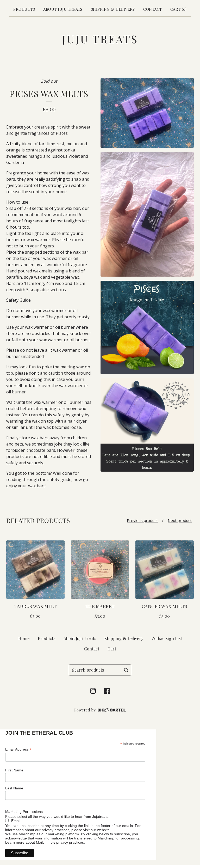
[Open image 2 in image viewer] (147, 214)
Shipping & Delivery (113, 9)
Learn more (14, 842)
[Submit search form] (126, 670)
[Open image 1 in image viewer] (147, 113)
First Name (14, 770)
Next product (180, 520)
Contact (152, 9)
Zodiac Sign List (167, 638)
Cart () (178, 9)
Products (24, 9)
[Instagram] (93, 691)
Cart (112, 648)
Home (23, 638)
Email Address (18, 749)
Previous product (142, 520)
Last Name (14, 788)
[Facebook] (107, 691)
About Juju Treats (63, 9)
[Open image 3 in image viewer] (147, 327)
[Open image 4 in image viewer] (147, 425)
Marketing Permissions (24, 811)
